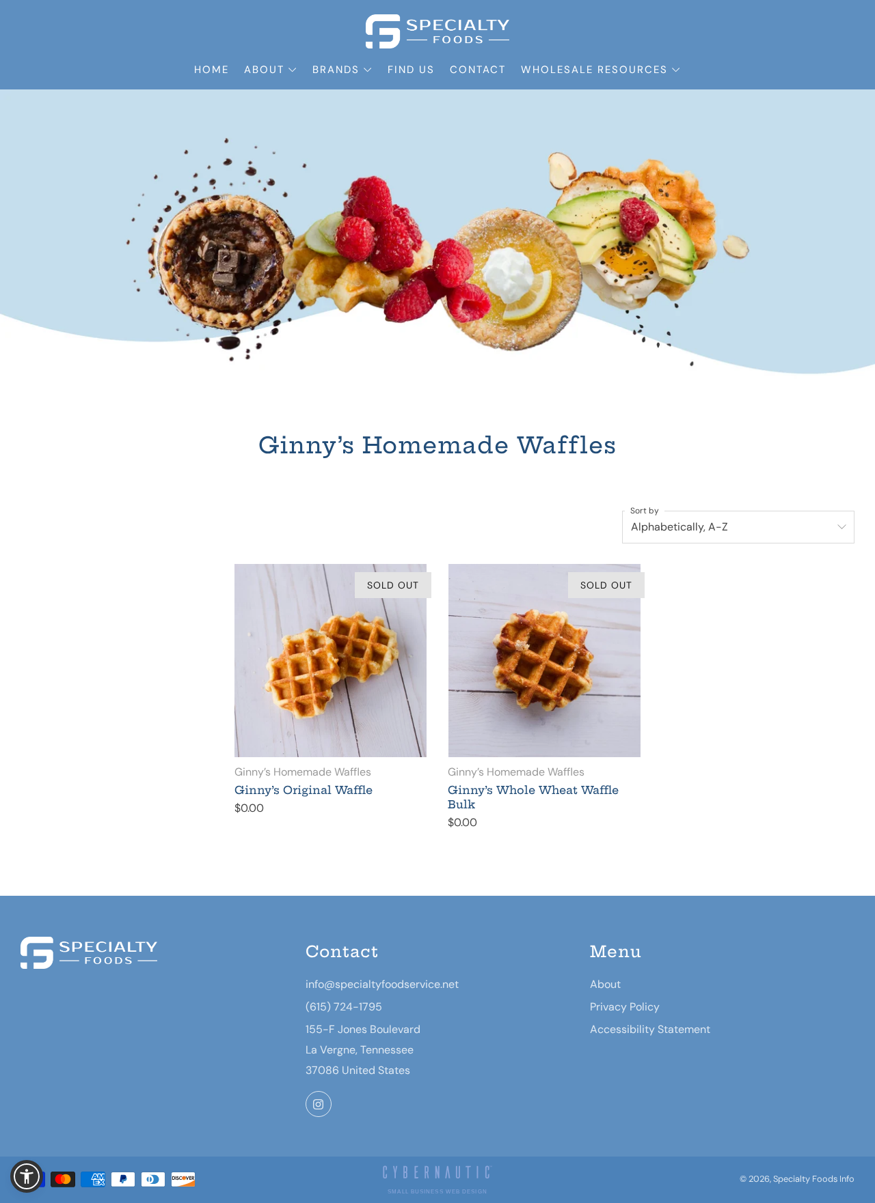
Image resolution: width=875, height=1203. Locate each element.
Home (211, 69)
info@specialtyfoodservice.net (382, 984)
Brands (336, 69)
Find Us (411, 69)
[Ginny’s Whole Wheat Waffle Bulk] (544, 660)
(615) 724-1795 (344, 1007)
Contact (478, 69)
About (264, 69)
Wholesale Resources (594, 69)
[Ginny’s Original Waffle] (330, 660)
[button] (27, 1176)
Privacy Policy (625, 1007)
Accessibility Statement (650, 1029)
